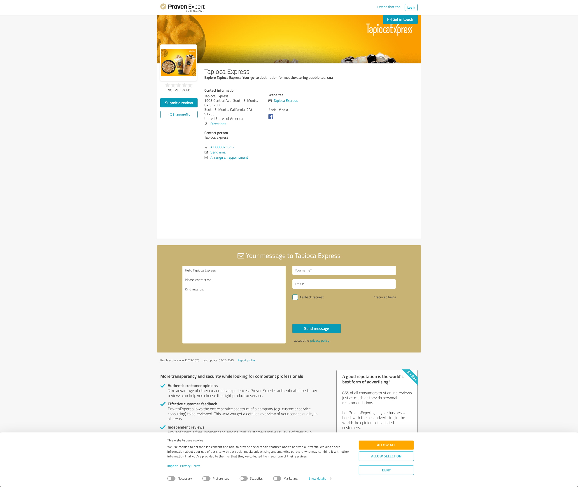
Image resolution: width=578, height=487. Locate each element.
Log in (411, 7)
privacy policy (319, 340)
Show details (317, 478)
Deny (386, 470)
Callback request (312, 297)
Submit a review (179, 103)
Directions (218, 123)
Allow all (386, 445)
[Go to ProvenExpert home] (182, 8)
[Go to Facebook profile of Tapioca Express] (271, 118)
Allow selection (386, 456)
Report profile (246, 360)
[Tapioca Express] (178, 62)
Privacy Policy (190, 466)
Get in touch (402, 19)
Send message (316, 328)
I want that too (388, 6)
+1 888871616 (222, 146)
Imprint (172, 466)
